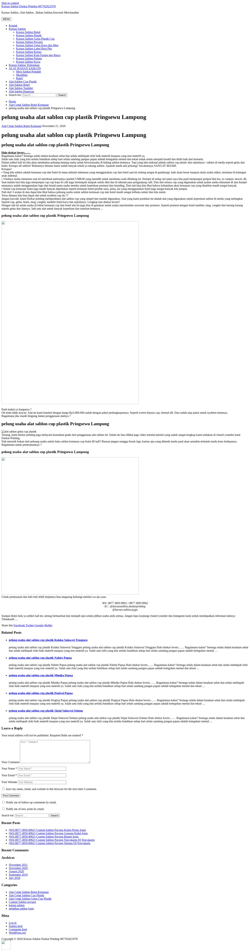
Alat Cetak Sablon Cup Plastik (26, 895)
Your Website (9, 782)
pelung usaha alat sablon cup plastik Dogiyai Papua (41, 693)
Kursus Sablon (17, 28)
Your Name (9, 768)
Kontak (13, 25)
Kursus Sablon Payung (29, 42)
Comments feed (18, 929)
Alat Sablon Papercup (21, 91)
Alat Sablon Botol (19, 84)
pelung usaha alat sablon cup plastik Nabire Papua (40, 657)
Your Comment (10, 762)
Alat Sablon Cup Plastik (23, 81)
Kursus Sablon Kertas (28, 51)
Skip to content (10, 3)
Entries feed (16, 926)
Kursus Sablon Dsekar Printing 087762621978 (28, 6)
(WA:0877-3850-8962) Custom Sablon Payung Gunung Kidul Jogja (48, 833)
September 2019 (18, 874)
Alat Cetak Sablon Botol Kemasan (29, 104)
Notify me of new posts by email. (25, 809)
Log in (12, 922)
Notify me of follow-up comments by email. (31, 802)
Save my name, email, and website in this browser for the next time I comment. (51, 789)
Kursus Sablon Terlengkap (24, 65)
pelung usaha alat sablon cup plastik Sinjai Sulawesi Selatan (46, 710)
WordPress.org (17, 932)
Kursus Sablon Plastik (29, 35)
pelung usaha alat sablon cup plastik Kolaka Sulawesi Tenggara (48, 640)
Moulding (21, 75)
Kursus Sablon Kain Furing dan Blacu (38, 55)
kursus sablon (17, 905)
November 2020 (18, 868)
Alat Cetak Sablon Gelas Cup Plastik (30, 898)
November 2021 (18, 864)
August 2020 (16, 871)
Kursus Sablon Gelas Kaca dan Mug (37, 45)
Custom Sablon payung (22, 901)
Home (12, 101)
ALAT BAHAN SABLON (25, 68)
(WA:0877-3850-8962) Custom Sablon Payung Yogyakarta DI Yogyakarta (52, 839)
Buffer (48, 625)
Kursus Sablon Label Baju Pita (34, 48)
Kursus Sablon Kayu (28, 61)
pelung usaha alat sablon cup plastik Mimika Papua (41, 675)
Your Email (9, 775)
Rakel (19, 78)
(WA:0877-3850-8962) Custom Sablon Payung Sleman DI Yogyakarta (49, 843)
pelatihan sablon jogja (21, 908)
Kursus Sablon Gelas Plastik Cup (35, 38)
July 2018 (14, 878)
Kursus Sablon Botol (28, 32)
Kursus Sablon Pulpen (29, 58)
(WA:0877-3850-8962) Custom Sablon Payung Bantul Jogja (44, 836)
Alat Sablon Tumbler (21, 88)
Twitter (29, 625)
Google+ (39, 625)
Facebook (19, 625)
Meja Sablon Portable (28, 71)
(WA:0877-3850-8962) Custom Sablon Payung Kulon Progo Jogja (47, 830)
